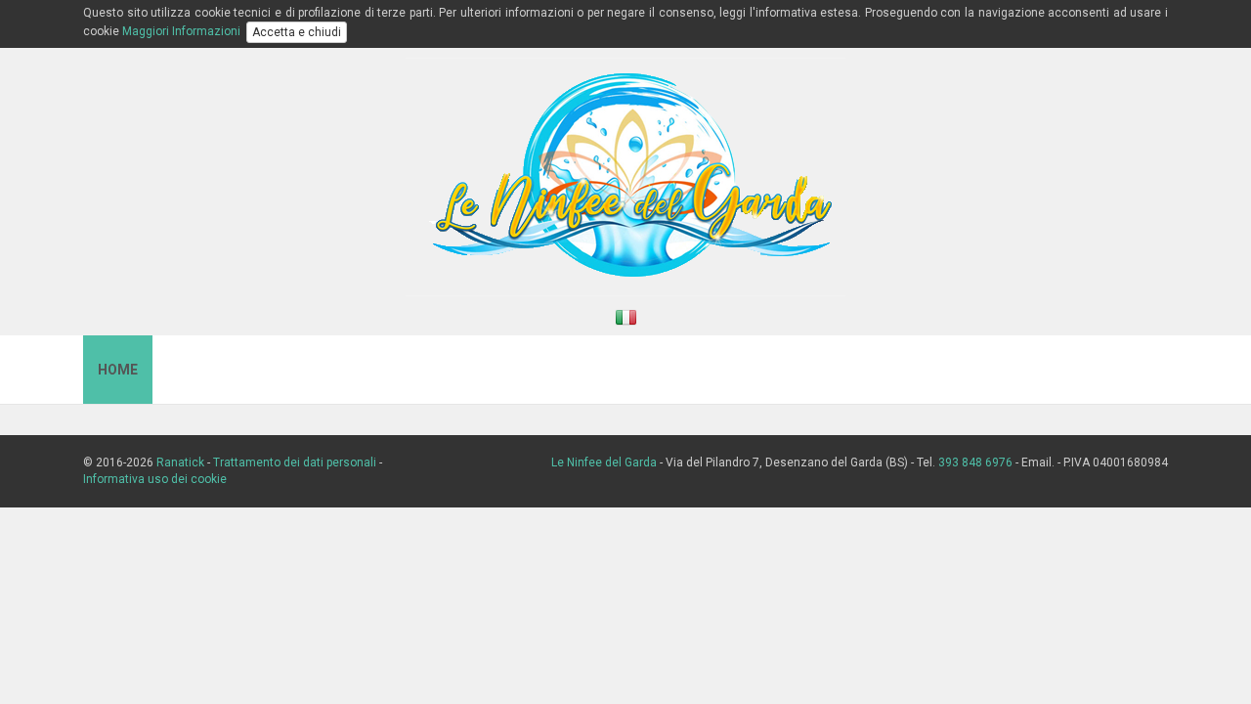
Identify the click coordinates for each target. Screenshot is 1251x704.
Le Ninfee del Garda (604, 462)
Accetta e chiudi (296, 32)
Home (118, 369)
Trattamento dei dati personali (294, 462)
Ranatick (180, 462)
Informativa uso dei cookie (155, 479)
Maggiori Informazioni (181, 31)
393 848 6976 (975, 462)
